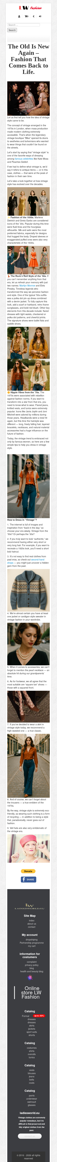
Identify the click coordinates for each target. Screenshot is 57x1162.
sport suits (32, 1031)
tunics (32, 1057)
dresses (32, 1022)
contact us (30, 1136)
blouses (32, 1073)
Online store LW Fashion (31, 992)
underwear (31, 1098)
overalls (32, 1054)
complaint (32, 961)
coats (31, 1082)
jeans (31, 1076)
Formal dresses (29, 1017)
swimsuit (31, 1101)
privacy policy (31, 965)
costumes (32, 1047)
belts (31, 1079)
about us (31, 923)
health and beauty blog (31, 971)
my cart (31, 945)
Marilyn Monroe (27, 285)
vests (31, 1070)
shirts (31, 1050)
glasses (31, 1105)
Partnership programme (32, 942)
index (31, 920)
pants (32, 1095)
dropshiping (32, 939)
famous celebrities (24, 158)
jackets (31, 1028)
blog (32, 968)
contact (31, 926)
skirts (31, 1025)
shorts (32, 1035)
